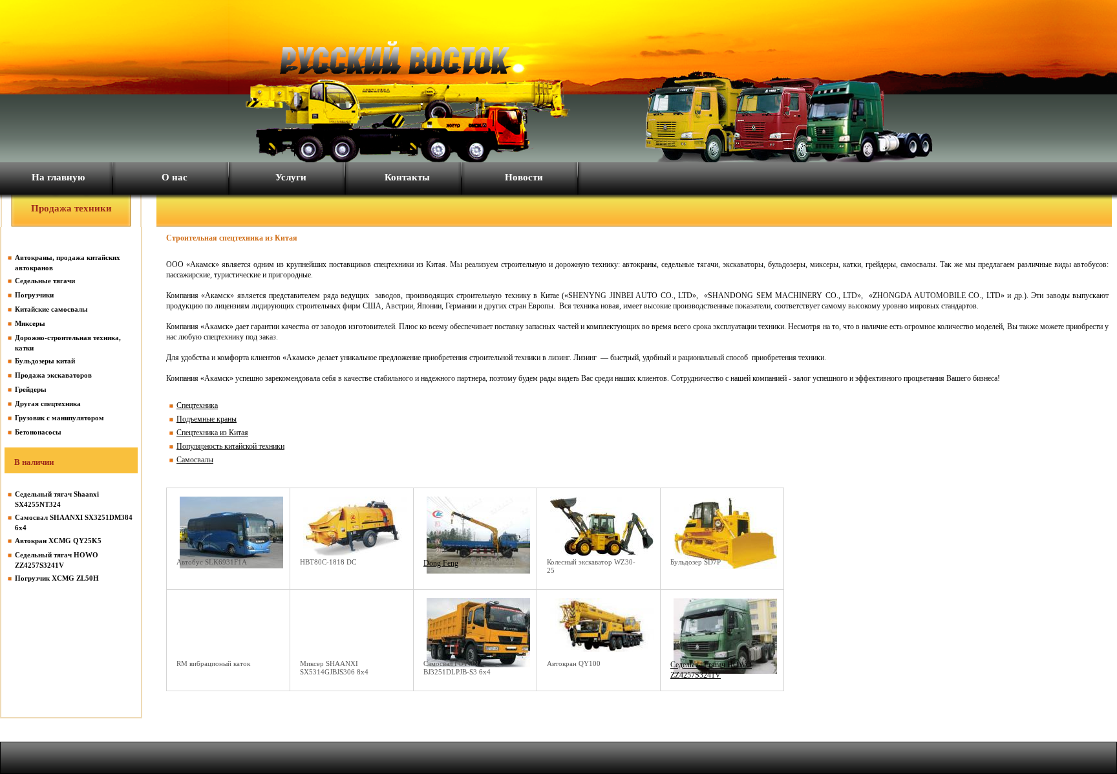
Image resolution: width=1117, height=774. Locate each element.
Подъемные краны (206, 419)
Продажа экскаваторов (53, 375)
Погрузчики (34, 295)
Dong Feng (440, 563)
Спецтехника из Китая (212, 432)
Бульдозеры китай (45, 361)
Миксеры (30, 323)
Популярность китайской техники (230, 446)
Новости (524, 177)
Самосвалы (194, 459)
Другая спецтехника (48, 403)
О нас (174, 177)
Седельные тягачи (45, 281)
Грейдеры (31, 389)
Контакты (407, 177)
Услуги (290, 177)
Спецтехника (197, 405)
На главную (58, 177)
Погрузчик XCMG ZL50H (57, 578)
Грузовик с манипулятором (59, 418)
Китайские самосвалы (51, 309)
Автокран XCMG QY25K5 (58, 540)
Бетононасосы (38, 432)
